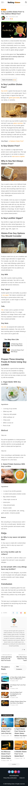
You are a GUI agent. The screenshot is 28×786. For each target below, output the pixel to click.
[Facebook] (7, 19)
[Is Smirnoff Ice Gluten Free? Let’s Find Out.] (7, 722)
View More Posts (14, 626)
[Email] (12, 19)
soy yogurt (6, 295)
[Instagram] (18, 771)
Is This (3, 9)
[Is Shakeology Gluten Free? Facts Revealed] (14, 344)
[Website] (22, 650)
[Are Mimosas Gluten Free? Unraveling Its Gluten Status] (7, 745)
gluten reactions (18, 123)
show (14, 79)
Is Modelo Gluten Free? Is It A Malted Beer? (21, 754)
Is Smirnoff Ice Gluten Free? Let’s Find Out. (6, 731)
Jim (7, 16)
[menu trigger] (3, 2)
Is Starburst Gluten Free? (16, 141)
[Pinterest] (10, 19)
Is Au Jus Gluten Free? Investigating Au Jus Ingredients (16, 694)
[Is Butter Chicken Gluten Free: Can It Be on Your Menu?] (5, 703)
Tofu (2, 310)
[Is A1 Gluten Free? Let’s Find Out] (5, 687)
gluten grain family (14, 97)
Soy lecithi (4, 91)
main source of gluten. (18, 156)
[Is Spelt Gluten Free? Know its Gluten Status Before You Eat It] (21, 722)
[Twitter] (8, 19)
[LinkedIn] (24, 650)
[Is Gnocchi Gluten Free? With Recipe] (14, 351)
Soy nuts (3, 327)
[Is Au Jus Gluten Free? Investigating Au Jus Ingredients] (5, 695)
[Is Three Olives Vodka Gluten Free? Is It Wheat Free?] (5, 679)
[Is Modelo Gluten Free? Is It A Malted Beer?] (21, 745)
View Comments (19, 668)
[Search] (26, 2)
